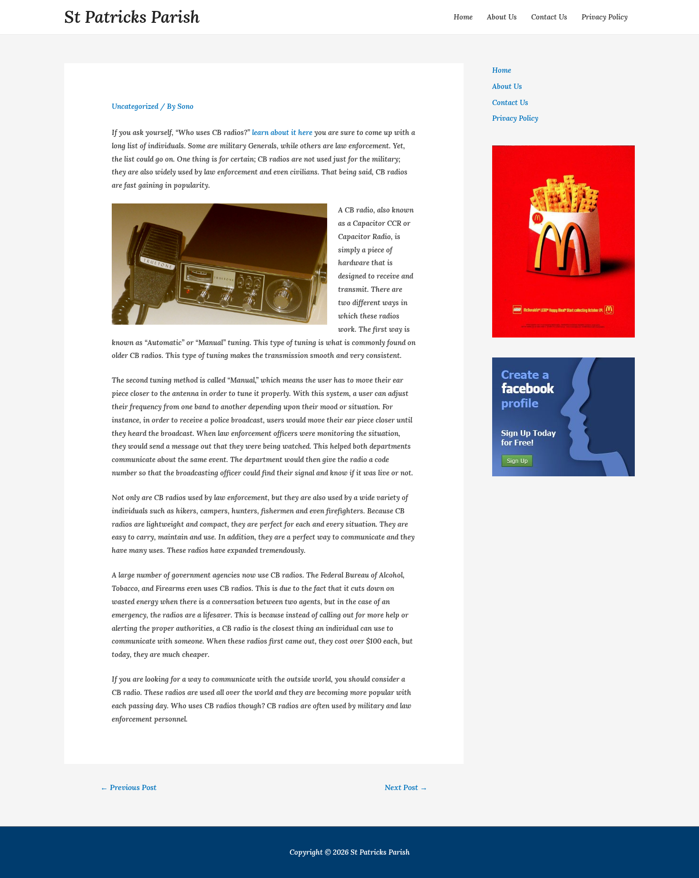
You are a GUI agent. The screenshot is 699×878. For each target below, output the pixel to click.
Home (463, 16)
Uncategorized (135, 106)
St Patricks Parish (132, 17)
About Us (502, 16)
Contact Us (549, 16)
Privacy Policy (605, 16)
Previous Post (128, 787)
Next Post (406, 787)
